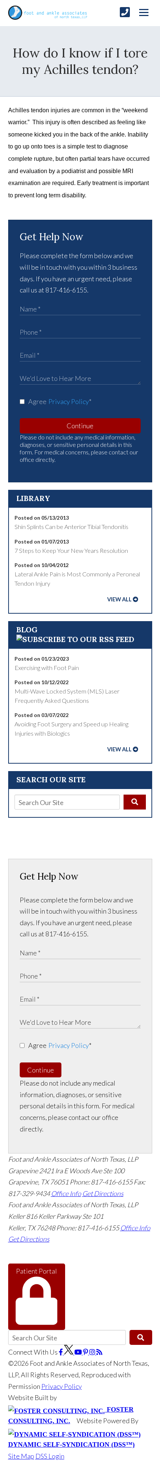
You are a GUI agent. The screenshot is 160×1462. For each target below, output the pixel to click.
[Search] (134, 802)
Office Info (66, 1193)
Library (33, 498)
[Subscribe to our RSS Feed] (75, 639)
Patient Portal (36, 1271)
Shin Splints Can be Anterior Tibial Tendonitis (71, 526)
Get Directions (103, 1193)
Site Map (21, 1456)
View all (119, 599)
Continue (80, 426)
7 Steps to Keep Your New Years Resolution (71, 550)
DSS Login (49, 1456)
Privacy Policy (68, 401)
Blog (27, 629)
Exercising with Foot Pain (47, 667)
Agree (60, 401)
